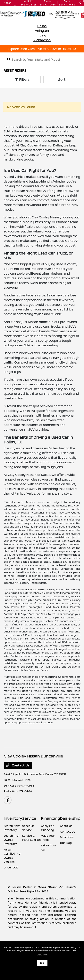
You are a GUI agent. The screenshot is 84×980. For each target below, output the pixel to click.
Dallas (41, 26)
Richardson (42, 40)
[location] (80, 2)
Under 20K (11, 867)
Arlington (42, 30)
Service (29, 818)
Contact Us (20, 765)
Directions (66, 837)
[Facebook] (8, 800)
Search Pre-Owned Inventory (11, 840)
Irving (42, 35)
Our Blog (66, 843)
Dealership (70, 818)
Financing (50, 818)
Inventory (13, 818)
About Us (66, 826)
